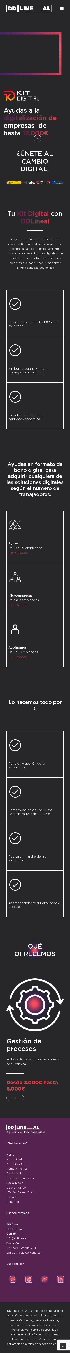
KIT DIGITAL (14, 1159)
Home (10, 1154)
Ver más (15, 1098)
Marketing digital (17, 1168)
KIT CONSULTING (18, 1164)
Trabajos (12, 1197)
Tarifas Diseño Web (21, 1178)
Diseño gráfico (16, 1187)
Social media (14, 1183)
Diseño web (14, 1173)
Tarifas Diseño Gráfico (22, 1192)
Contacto (12, 1202)
